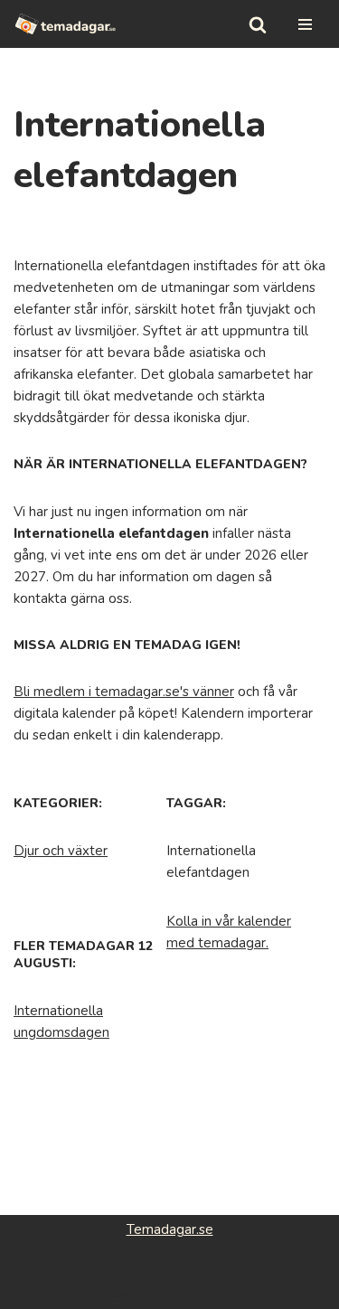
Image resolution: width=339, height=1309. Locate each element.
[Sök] (258, 24)
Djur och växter (61, 851)
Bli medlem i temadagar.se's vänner (124, 692)
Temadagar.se (170, 1229)
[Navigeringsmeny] (305, 24)
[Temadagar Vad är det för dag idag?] (66, 24)
